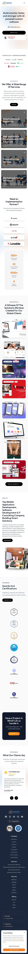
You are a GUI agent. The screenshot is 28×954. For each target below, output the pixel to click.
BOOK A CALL (14, 32)
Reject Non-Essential (14, 946)
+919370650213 (8, 926)
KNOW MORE (7, 540)
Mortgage (14, 882)
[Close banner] (24, 932)
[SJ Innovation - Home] (7, 3)
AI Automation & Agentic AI (14, 864)
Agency (14, 890)
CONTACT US (7, 600)
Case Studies (14, 849)
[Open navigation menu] (24, 2)
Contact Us (14, 844)
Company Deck (15, 821)
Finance (14, 884)
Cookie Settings (14, 857)
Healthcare (14, 879)
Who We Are (14, 839)
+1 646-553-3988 (9, 918)
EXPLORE (14, 104)
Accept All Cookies (14, 949)
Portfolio (14, 847)
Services (14, 842)
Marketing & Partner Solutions (14, 872)
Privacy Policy (14, 852)
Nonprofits (14, 892)
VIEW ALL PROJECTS (13, 484)
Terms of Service (14, 854)
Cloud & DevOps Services (14, 869)
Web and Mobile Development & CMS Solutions (14, 867)
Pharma (14, 887)
